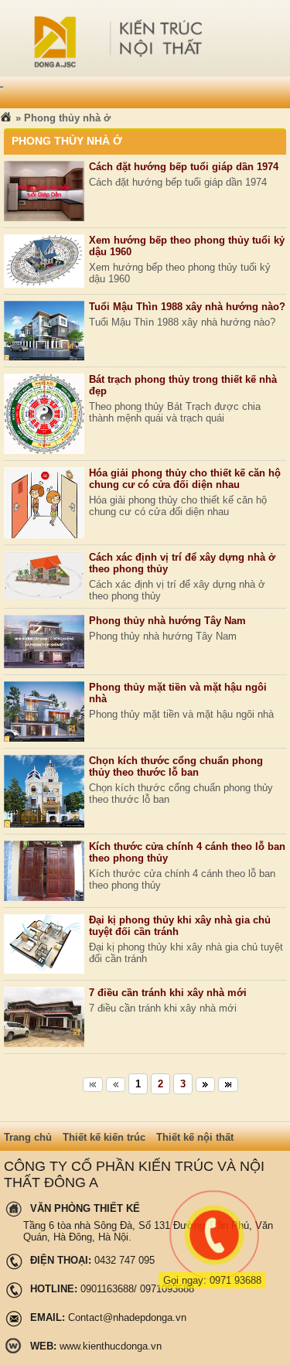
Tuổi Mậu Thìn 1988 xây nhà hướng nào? (187, 306)
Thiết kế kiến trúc (104, 1137)
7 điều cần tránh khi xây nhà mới (168, 992)
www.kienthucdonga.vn (111, 1346)
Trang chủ (28, 1137)
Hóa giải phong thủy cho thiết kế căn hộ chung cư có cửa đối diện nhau (185, 478)
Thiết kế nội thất (195, 1137)
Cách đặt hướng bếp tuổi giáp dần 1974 (183, 166)
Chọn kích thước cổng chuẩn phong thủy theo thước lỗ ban (176, 766)
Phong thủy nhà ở (67, 118)
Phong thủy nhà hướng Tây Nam (167, 620)
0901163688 (107, 1289)
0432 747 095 (124, 1260)
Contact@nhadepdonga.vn (127, 1317)
